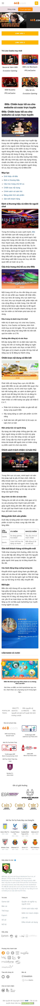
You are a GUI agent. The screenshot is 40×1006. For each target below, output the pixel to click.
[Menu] (3, 3)
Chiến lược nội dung (12, 188)
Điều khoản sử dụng (30, 922)
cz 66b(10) (25, 711)
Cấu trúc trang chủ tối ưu (14, 184)
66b (33, 232)
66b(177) (15, 708)
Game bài (5, 901)
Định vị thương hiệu (12, 180)
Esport (4, 915)
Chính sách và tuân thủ (13, 191)
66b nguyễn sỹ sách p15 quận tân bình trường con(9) (24, 713)
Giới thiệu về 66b (11, 176)
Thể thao (5, 911)
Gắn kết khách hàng (12, 199)
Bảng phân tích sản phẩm (14, 195)
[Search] (36, 3)
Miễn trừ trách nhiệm (30, 913)
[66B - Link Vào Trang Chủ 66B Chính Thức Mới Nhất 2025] (20, 3)
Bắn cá (4, 906)
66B (26, 1001)
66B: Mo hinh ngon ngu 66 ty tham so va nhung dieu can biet (20, 682)
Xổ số (4, 920)
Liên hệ (24, 918)
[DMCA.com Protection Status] (27, 1003)
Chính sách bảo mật (30, 908)
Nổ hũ (4, 924)
